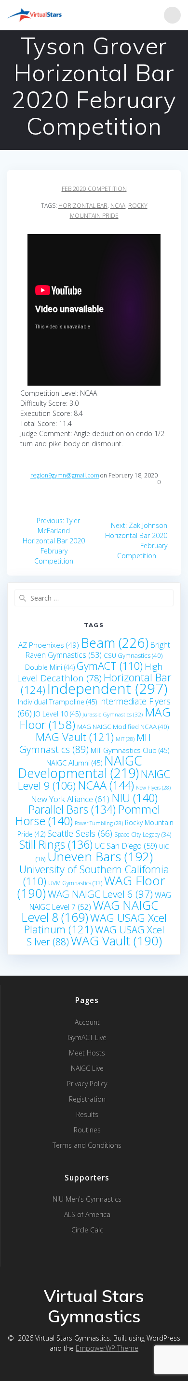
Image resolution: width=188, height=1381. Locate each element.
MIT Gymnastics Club (130, 750)
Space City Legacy (142, 834)
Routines (87, 1129)
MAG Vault (75, 736)
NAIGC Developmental (80, 767)
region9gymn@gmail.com (64, 475)
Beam (114, 643)
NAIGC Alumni (74, 762)
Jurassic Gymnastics (112, 714)
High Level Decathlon (90, 672)
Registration (87, 1099)
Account (87, 1022)
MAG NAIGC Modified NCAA (123, 726)
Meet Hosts (87, 1052)
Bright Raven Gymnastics (98, 650)
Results (87, 1114)
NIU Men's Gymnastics (87, 1199)
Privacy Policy (87, 1083)
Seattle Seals (79, 833)
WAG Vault (116, 940)
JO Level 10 (57, 713)
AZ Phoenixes (48, 645)
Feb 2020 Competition (94, 189)
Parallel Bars (72, 809)
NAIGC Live (87, 1068)
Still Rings (56, 844)
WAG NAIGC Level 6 (100, 894)
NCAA (117, 205)
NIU (134, 797)
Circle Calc (87, 1229)
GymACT (110, 666)
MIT (125, 739)
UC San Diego (125, 845)
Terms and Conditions (87, 1145)
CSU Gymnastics (133, 655)
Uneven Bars (100, 856)
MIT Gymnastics (86, 743)
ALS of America (87, 1214)
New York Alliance (70, 798)
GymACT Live (87, 1037)
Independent (107, 688)
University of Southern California (94, 875)
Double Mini (50, 667)
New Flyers (153, 787)
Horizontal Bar (82, 205)
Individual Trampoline (57, 701)
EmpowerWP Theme (107, 1348)
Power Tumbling (99, 823)
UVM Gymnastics (75, 883)
